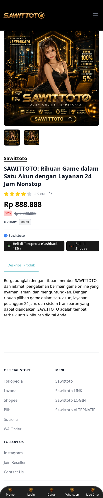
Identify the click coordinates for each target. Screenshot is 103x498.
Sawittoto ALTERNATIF (75, 409)
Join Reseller (15, 462)
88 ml (25, 222)
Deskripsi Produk (21, 265)
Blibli (8, 409)
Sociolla (11, 419)
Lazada (10, 390)
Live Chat (92, 494)
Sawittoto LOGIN (70, 400)
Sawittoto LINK (68, 390)
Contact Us (14, 472)
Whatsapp (72, 494)
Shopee (10, 400)
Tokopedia (13, 381)
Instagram (13, 452)
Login (31, 494)
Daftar (51, 494)
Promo (10, 494)
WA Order (13, 429)
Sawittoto (15, 158)
